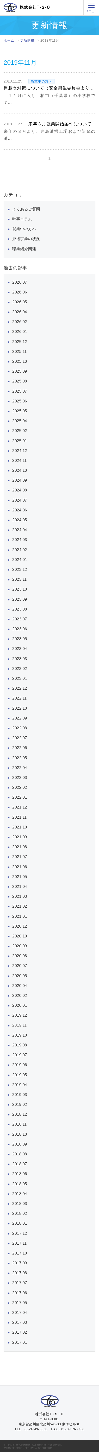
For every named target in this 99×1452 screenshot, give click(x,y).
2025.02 (19, 431)
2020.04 (19, 986)
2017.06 (19, 1293)
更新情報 (27, 40)
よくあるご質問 (26, 209)
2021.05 (19, 877)
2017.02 (19, 1332)
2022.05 (19, 758)
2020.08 (19, 956)
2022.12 (19, 688)
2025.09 (19, 371)
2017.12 (19, 1233)
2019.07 (19, 1055)
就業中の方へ (24, 229)
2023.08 (19, 609)
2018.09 (19, 1144)
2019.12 (19, 1015)
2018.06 (19, 1174)
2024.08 (19, 490)
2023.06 (19, 629)
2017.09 (19, 1263)
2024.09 (19, 480)
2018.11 (19, 1124)
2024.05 (19, 520)
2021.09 (19, 837)
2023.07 (19, 619)
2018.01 (19, 1223)
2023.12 (19, 569)
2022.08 (19, 728)
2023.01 (19, 678)
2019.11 (19, 1025)
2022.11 (19, 698)
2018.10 (19, 1134)
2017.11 (19, 1243)
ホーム (9, 40)
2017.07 (19, 1283)
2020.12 (19, 926)
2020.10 (19, 936)
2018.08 (19, 1154)
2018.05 (19, 1184)
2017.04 (19, 1313)
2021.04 (19, 887)
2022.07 (19, 738)
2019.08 (19, 1045)
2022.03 (19, 778)
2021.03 (19, 896)
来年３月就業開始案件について (60, 123)
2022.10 (19, 708)
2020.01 (19, 1005)
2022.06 (19, 748)
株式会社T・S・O (27, 7)
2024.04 (19, 530)
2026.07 (19, 282)
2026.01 (19, 332)
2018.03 (19, 1204)
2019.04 (19, 1085)
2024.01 (19, 560)
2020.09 (19, 946)
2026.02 (19, 322)
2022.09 (19, 718)
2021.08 (19, 847)
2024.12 (19, 451)
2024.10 (19, 470)
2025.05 (19, 411)
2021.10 (19, 827)
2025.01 (19, 441)
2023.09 (19, 599)
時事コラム (22, 219)
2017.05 (19, 1303)
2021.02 (19, 906)
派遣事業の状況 (26, 239)
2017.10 (19, 1253)
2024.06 (19, 510)
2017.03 (19, 1322)
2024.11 (19, 461)
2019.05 (19, 1075)
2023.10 (19, 589)
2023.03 (19, 659)
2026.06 (19, 292)
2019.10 (19, 1035)
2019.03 (19, 1095)
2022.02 (19, 787)
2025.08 (19, 381)
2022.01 (19, 797)
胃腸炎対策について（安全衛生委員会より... (49, 88)
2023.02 (19, 669)
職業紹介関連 (24, 249)
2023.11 (19, 579)
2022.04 (19, 768)
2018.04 (19, 1194)
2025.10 (19, 361)
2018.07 (19, 1164)
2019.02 (19, 1104)
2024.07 (19, 500)
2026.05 (19, 302)
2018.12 (19, 1114)
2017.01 (19, 1342)
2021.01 (19, 916)
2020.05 (19, 976)
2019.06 (19, 1065)
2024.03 (19, 540)
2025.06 (19, 401)
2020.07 (19, 966)
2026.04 (19, 312)
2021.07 (19, 857)
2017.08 (19, 1273)
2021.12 (19, 807)
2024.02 (19, 550)
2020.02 (19, 995)
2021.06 (19, 867)
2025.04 (19, 421)
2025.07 (19, 391)
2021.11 (19, 817)
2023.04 (19, 649)
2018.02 (19, 1213)
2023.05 (19, 639)
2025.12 (19, 342)
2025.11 (19, 352)
